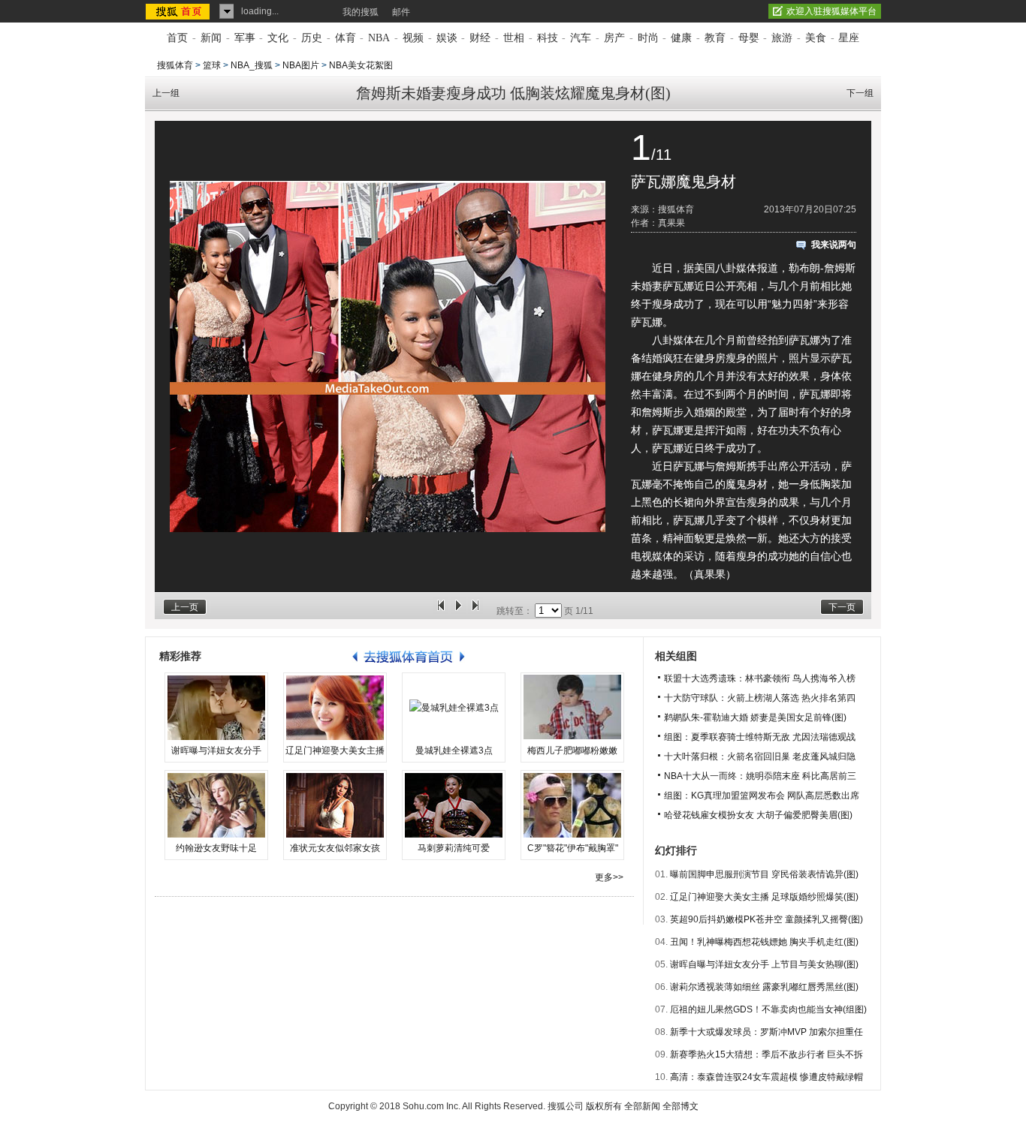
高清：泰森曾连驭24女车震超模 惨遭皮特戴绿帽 (766, 1077)
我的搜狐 (361, 12)
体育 (345, 38)
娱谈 (446, 38)
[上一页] (440, 611)
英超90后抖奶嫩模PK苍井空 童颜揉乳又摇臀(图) (766, 919)
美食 (815, 38)
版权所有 (604, 1106)
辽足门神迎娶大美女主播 (335, 750)
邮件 (401, 12)
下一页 (842, 607)
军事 (244, 38)
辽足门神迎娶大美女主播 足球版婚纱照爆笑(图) (764, 897)
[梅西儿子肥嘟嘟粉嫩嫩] (572, 708)
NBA (379, 38)
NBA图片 (300, 65)
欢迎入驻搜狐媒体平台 (831, 11)
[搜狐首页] (179, 11)
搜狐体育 (175, 65)
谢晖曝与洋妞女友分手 (216, 750)
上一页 (184, 607)
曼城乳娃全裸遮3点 (454, 750)
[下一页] (475, 611)
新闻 (211, 38)
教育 (715, 38)
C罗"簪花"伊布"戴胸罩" (572, 848)
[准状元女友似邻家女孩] (335, 805)
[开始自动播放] (458, 611)
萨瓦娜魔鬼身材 (683, 181)
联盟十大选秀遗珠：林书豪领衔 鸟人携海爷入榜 (760, 678)
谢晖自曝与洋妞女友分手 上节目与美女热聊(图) (764, 964)
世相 (513, 38)
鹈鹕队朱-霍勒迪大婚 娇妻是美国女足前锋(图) (755, 717)
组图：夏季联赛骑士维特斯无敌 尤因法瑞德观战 (760, 737)
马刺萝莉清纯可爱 (454, 848)
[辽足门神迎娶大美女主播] (335, 708)
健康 (681, 38)
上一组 (166, 93)
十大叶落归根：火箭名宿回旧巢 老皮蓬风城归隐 (760, 756)
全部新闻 (642, 1106)
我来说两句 (833, 244)
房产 (614, 38)
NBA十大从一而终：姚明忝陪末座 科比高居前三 (760, 776)
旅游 (781, 38)
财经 (479, 38)
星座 (848, 38)
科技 (547, 38)
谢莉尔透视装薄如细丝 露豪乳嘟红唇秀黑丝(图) (764, 987)
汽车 (580, 38)
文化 (277, 38)
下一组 (860, 93)
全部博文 (680, 1106)
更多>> (609, 877)
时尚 (648, 38)
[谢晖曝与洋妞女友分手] (216, 708)
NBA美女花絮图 (361, 65)
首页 (177, 38)
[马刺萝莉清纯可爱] (454, 805)
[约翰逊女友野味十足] (216, 805)
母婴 (748, 38)
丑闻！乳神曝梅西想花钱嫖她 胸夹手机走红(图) (764, 942)
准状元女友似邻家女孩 (335, 848)
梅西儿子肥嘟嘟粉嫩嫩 (572, 750)
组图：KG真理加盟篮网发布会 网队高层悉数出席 (761, 795)
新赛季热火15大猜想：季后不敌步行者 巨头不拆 (766, 1054)
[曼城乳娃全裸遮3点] (454, 708)
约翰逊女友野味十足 (216, 848)
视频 (413, 38)
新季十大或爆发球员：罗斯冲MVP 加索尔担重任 (766, 1032)
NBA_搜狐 (252, 65)
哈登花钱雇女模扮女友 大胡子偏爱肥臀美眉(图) (758, 815)
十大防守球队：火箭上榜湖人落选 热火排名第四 (760, 698)
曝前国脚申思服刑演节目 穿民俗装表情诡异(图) (764, 874)
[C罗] (572, 805)
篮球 (212, 65)
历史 (311, 38)
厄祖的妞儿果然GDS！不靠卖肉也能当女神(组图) (768, 1009)
